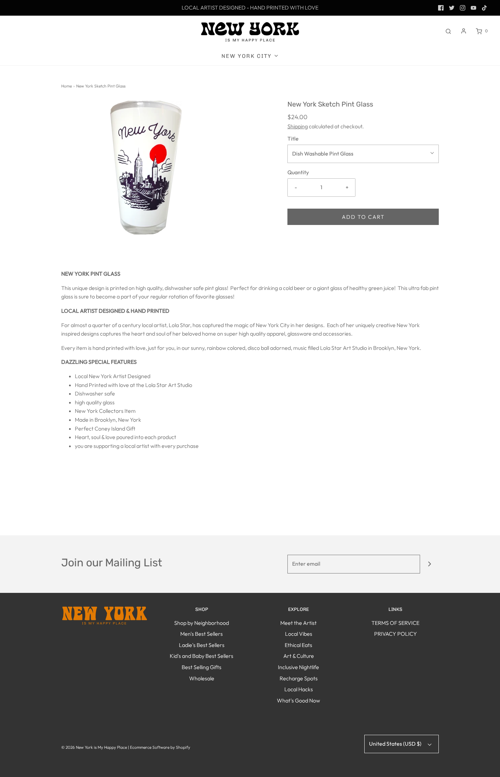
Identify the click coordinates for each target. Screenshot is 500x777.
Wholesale (201, 678)
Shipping (297, 126)
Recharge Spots (299, 678)
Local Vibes (298, 633)
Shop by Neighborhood (201, 622)
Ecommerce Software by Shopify (160, 747)
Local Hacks (298, 689)
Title (293, 138)
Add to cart (363, 216)
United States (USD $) (395, 743)
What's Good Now (298, 700)
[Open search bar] (448, 31)
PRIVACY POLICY (395, 633)
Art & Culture (298, 655)
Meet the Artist (298, 622)
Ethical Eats (298, 645)
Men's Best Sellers (201, 633)
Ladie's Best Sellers (201, 645)
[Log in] (464, 31)
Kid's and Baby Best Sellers (201, 655)
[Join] (429, 564)
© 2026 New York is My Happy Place (94, 747)
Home (66, 85)
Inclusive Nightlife (298, 667)
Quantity (298, 172)
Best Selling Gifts (201, 667)
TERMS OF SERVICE (395, 622)
